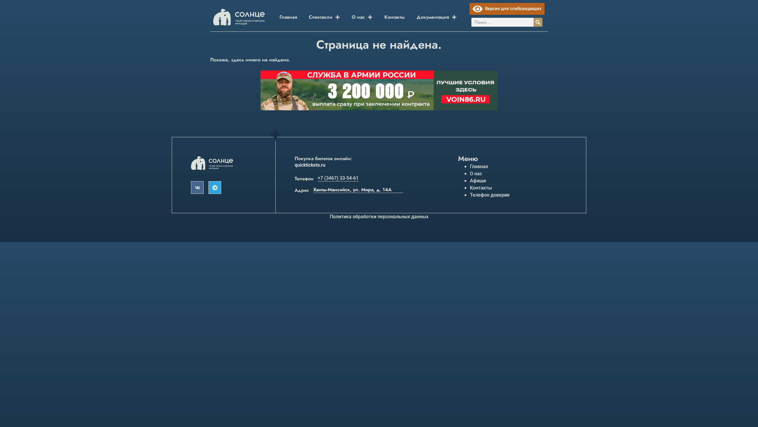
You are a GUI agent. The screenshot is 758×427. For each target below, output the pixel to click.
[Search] (538, 22)
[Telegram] (214, 187)
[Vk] (197, 187)
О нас (358, 17)
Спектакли (320, 17)
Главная (288, 17)
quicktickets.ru (310, 165)
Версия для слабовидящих (512, 8)
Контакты (394, 17)
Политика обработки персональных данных (379, 216)
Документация (433, 17)
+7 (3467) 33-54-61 (338, 178)
